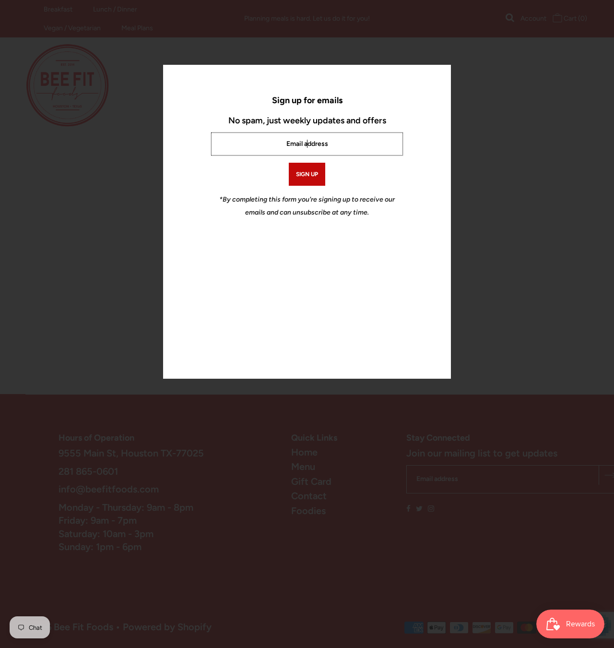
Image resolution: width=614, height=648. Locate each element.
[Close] (440, 75)
